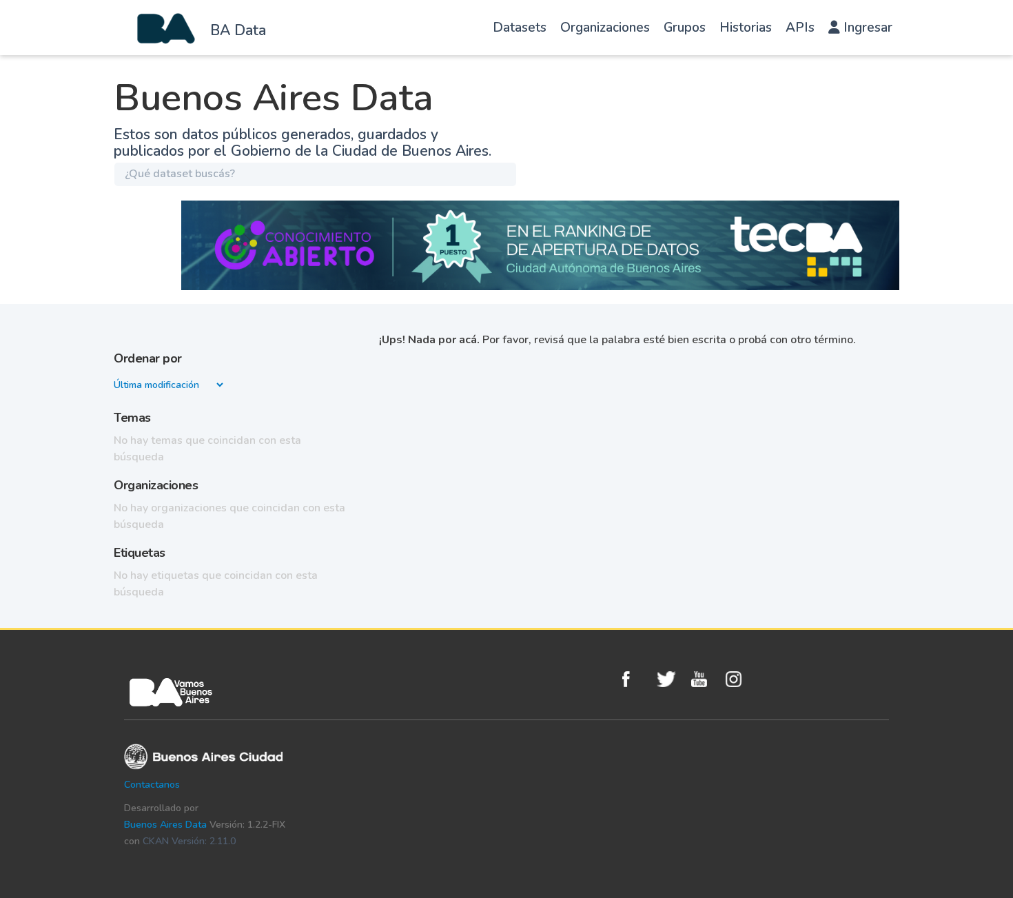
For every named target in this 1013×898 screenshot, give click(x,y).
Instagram (739, 679)
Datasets (519, 28)
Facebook (636, 679)
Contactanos (152, 784)
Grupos (685, 28)
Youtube (705, 679)
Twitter (670, 679)
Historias (745, 28)
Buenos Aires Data (165, 824)
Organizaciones (605, 28)
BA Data (238, 30)
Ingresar (866, 28)
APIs (800, 28)
